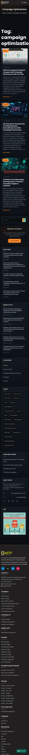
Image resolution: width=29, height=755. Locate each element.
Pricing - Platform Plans (7, 685)
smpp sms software (9, 411)
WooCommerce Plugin (7, 657)
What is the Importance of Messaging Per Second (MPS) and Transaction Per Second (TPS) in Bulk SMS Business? (14, 265)
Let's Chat (22, 751)
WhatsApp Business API (9, 468)
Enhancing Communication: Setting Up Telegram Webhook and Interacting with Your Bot (14, 292)
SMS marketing (14, 415)
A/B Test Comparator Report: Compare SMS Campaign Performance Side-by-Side (14, 72)
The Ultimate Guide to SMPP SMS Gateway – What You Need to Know (13, 274)
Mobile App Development (8, 632)
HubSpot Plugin (5, 649)
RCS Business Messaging (9, 472)
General (5, 365)
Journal (9, 13)
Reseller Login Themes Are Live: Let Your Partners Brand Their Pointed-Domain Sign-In (13, 329)
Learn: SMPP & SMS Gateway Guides (12, 465)
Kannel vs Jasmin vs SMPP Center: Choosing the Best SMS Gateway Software (13, 255)
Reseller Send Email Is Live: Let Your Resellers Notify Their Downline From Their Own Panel (14, 338)
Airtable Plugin (5, 642)
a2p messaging (8, 436)
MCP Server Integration (7, 672)
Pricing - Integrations (7, 696)
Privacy (3, 749)
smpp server (16, 398)
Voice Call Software (7, 609)
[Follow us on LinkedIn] (12, 501)
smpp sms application (9, 424)
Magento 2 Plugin (6, 652)
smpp (5, 402)
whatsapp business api (10, 428)
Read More (6, 97)
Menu (25, 2)
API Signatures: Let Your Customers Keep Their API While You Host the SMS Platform (13, 348)
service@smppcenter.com (18, 493)
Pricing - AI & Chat (6, 690)
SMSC (5, 415)
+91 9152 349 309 (6, 581)
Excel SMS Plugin (5, 644)
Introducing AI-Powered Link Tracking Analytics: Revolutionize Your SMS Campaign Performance (14, 127)
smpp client (7, 398)
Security (5, 381)
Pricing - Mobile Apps (7, 701)
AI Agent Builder (5, 619)
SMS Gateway (7, 419)
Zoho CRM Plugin (6, 662)
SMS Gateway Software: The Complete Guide (13, 460)
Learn (2, 746)
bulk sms (19, 411)
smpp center (7, 394)
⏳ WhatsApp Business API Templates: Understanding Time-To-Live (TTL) (14, 283)
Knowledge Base (6, 744)
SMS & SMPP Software (7, 601)
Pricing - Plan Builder (7, 703)
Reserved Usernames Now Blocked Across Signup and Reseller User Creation (13, 320)
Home (4, 13)
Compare (4, 734)
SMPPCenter (7, 432)
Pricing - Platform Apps (7, 698)
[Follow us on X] (8, 501)
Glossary (3, 739)
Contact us (4, 721)
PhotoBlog (6, 377)
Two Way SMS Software (8, 606)
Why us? (3, 723)
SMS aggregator (18, 419)
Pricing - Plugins (5, 693)
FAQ (2, 736)
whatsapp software (9, 445)
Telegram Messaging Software (10, 603)
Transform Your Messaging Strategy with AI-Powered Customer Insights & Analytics (13, 183)
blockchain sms (17, 432)
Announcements (7, 369)
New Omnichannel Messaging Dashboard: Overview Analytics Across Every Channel (12, 310)
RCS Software (5, 596)
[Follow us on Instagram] (16, 501)
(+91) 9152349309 (21, 497)
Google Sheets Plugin (7, 647)
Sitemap (3, 751)
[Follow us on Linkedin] (13, 568)
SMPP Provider (5, 598)
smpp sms (13, 402)
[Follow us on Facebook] (4, 501)
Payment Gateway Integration (10, 675)
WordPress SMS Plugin (7, 659)
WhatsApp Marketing (9, 441)
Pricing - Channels (6, 688)
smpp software (17, 394)
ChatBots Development (8, 622)
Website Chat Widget (7, 624)
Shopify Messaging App (8, 711)
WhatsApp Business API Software (12, 373)
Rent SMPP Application (7, 731)
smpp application (8, 406)
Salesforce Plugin (6, 654)
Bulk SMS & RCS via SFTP (8, 670)
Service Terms (5, 754)
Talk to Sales (14, 241)
